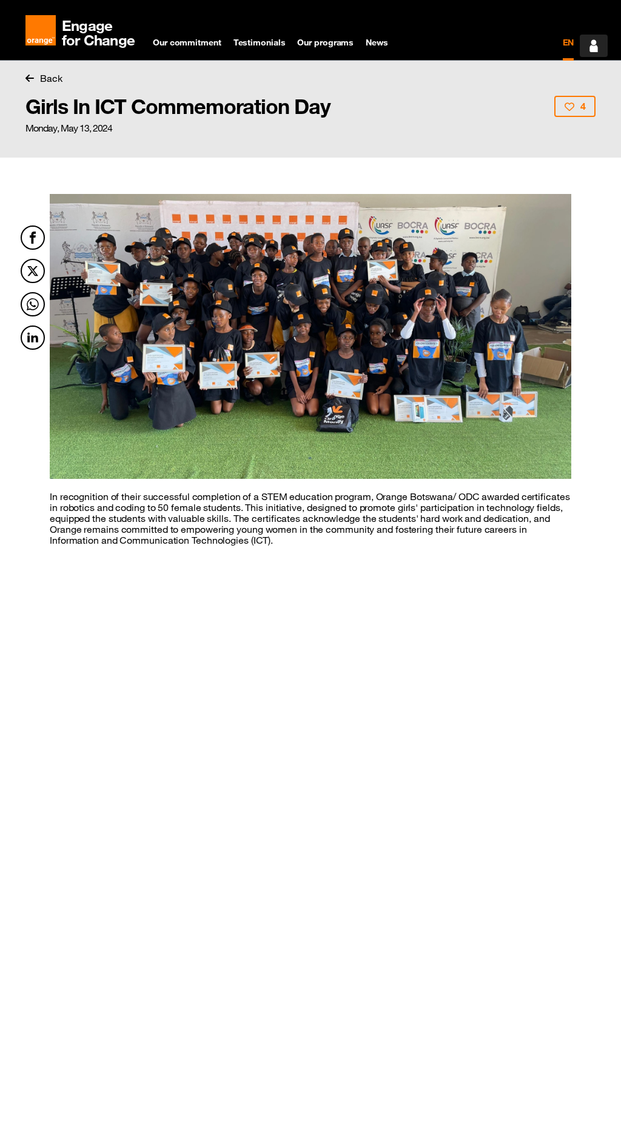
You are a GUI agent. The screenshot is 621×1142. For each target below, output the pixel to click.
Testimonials (259, 42)
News (377, 42)
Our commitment (187, 42)
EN (568, 42)
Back (51, 78)
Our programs (325, 42)
